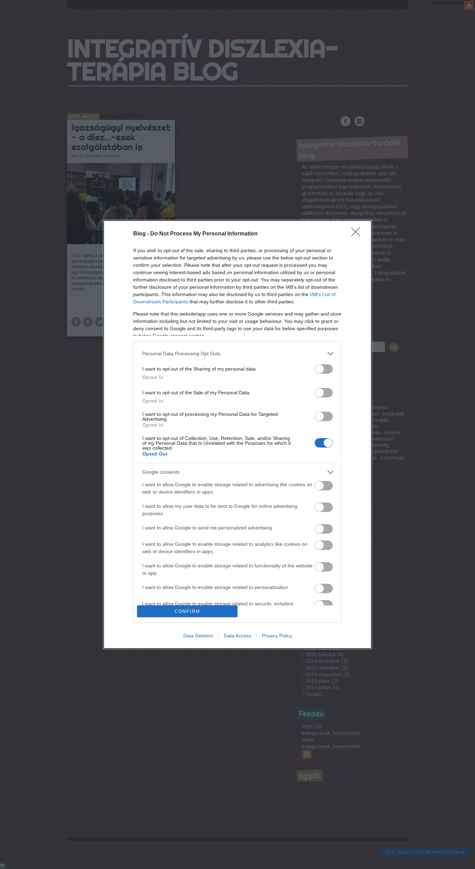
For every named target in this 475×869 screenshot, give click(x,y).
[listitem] (237, 353)
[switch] (324, 369)
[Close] (357, 234)
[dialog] (237, 434)
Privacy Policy (277, 635)
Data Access (237, 635)
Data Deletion (198, 635)
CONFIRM (187, 611)
